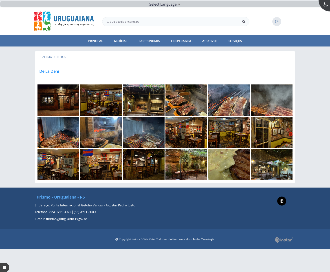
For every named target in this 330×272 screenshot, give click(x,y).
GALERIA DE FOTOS (53, 57)
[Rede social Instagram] (282, 202)
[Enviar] (243, 21)
